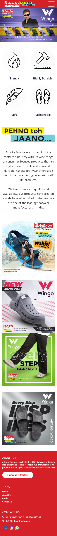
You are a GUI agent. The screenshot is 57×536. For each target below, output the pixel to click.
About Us (6, 495)
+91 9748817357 (32, 517)
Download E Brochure (18, 474)
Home (5, 491)
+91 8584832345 (14, 517)
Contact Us (7, 501)
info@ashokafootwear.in (18, 521)
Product (5, 498)
